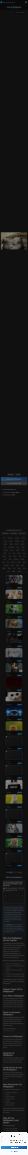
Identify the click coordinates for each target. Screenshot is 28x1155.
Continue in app (14, 1147)
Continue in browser (14, 1151)
